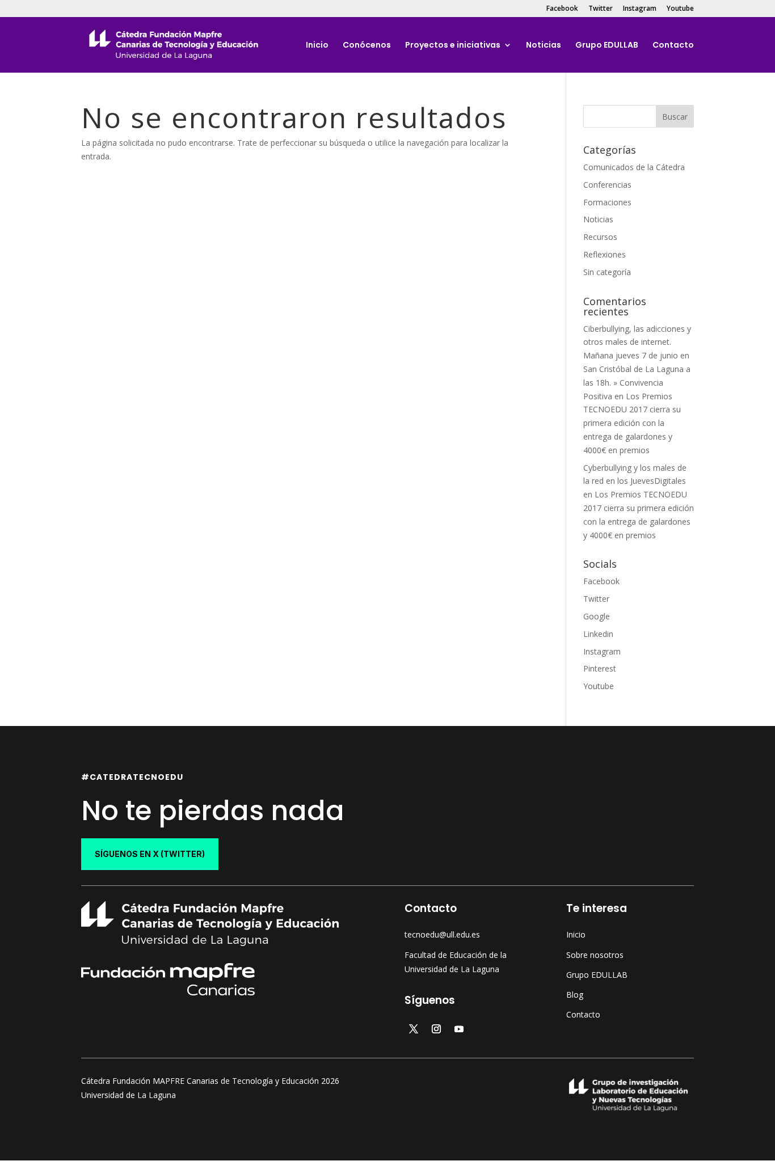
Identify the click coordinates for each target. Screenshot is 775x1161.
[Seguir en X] (414, 1029)
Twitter (600, 9)
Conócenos (367, 45)
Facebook (562, 9)
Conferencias (607, 184)
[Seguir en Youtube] (459, 1029)
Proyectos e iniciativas (452, 45)
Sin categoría (607, 272)
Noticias (543, 45)
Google (596, 616)
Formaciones (607, 202)
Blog (574, 994)
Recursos (600, 236)
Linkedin (598, 633)
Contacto (673, 45)
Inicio (317, 45)
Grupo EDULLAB (606, 45)
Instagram (639, 9)
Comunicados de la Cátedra (634, 167)
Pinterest (599, 668)
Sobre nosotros (595, 954)
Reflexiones (604, 254)
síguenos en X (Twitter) (150, 854)
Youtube (680, 9)
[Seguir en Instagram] (436, 1029)
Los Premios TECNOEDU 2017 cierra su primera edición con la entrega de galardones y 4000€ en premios (632, 423)
